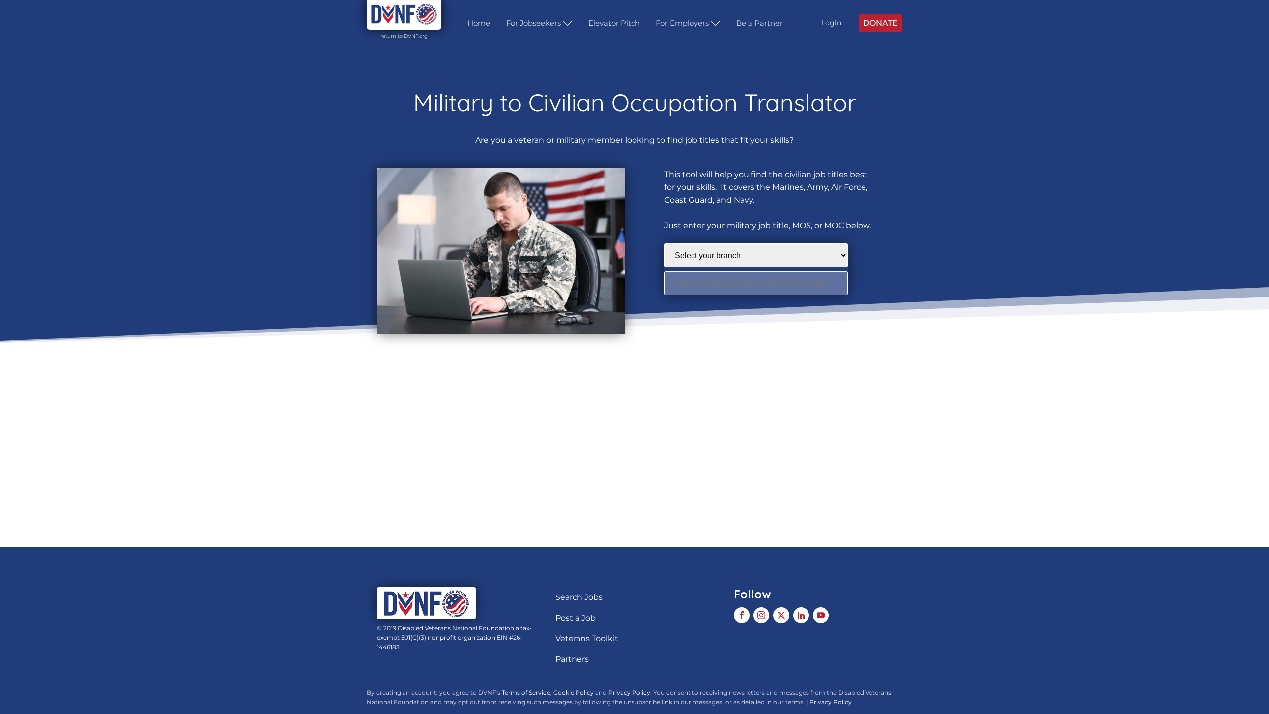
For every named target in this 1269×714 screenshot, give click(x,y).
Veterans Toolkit (586, 638)
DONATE (880, 23)
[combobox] (756, 283)
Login (831, 22)
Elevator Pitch (614, 23)
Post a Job (575, 618)
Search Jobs (579, 597)
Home (478, 23)
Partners (572, 659)
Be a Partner (759, 23)
